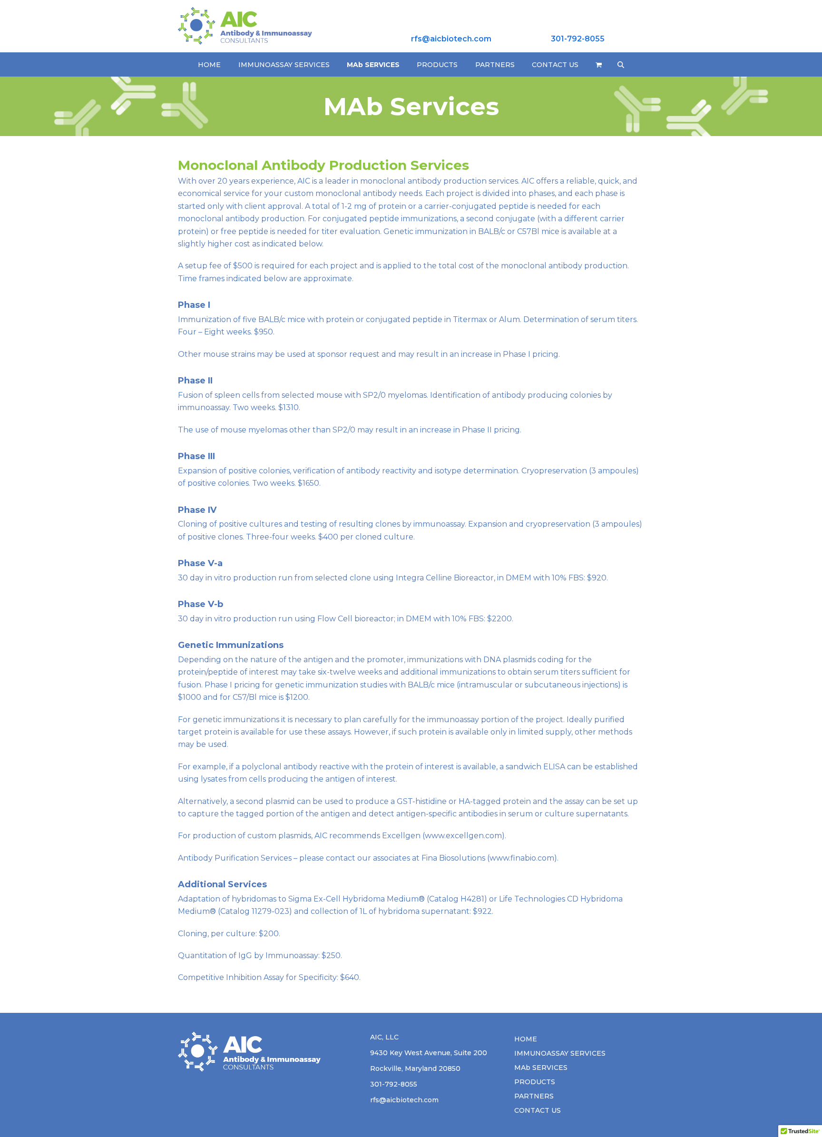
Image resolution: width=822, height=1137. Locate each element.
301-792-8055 (578, 38)
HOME (525, 1039)
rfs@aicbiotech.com (451, 38)
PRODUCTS (534, 1082)
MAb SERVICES (541, 1067)
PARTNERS (534, 1096)
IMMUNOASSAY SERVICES (560, 1053)
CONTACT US (537, 1110)
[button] (599, 65)
